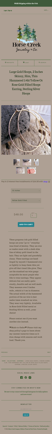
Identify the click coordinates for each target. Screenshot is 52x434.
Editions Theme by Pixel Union (28, 429)
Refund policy (44, 426)
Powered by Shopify (42, 429)
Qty (33, 213)
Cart (26, 63)
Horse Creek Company (14, 429)
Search (5, 426)
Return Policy (23, 426)
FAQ (15, 426)
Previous (4, 352)
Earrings (20, 361)
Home (4, 361)
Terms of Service (33, 426)
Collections (11, 361)
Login (5, 10)
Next (49, 352)
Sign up (10, 10)
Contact (10, 426)
